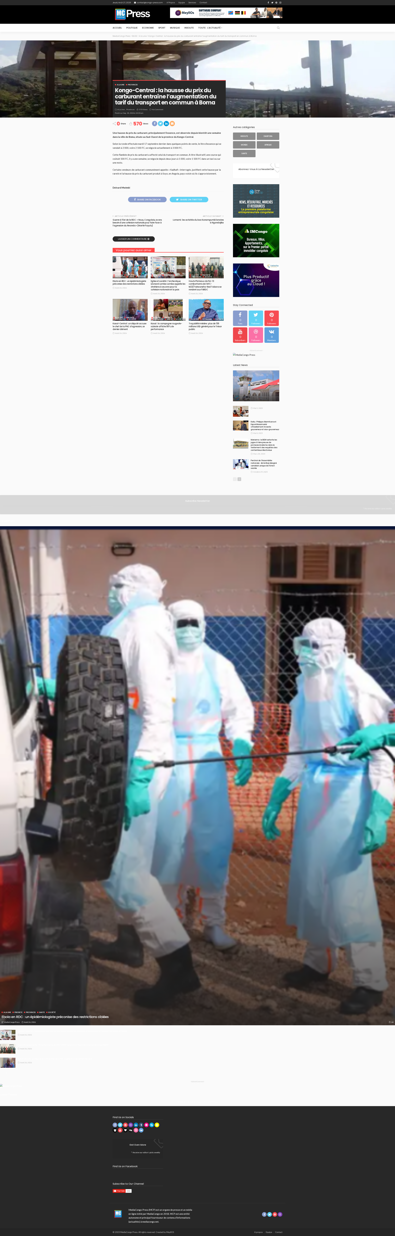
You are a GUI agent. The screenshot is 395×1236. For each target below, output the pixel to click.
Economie (148, 27)
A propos (171, 2)
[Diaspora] (268, 136)
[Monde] (244, 145)
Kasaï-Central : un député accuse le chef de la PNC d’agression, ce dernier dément (129, 326)
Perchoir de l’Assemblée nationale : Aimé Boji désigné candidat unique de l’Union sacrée (264, 464)
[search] (278, 28)
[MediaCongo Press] (117, 1213)
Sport (161, 27)
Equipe (182, 2)
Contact (203, 2)
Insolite (189, 27)
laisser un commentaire (132, 239)
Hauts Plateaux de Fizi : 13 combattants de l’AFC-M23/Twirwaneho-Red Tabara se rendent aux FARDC (205, 285)
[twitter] (256, 318)
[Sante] (244, 153)
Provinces (133, 84)
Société (141, 277)
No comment (157, 109)
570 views (143, 109)
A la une (120, 84)
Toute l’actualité (209, 27)
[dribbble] (256, 335)
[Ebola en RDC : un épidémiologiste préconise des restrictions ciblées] (130, 267)
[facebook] (240, 318)
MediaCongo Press (12, 1022)
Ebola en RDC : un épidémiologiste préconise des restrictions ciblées (129, 282)
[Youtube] (240, 335)
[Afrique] (268, 145)
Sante (131, 277)
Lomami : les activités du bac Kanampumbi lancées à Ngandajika (198, 221)
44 (392, 1022)
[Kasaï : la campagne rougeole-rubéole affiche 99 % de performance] (168, 310)
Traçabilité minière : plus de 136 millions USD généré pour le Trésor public (205, 326)
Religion (180, 275)
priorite (130, 275)
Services (192, 2)
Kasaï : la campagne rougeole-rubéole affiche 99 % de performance (166, 326)
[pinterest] (271, 318)
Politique (131, 27)
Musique (175, 27)
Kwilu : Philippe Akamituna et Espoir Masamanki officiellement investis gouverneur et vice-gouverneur (265, 425)
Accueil (117, 27)
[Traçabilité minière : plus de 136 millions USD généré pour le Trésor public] (206, 310)
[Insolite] (244, 136)
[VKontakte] (271, 335)
